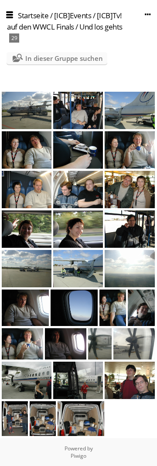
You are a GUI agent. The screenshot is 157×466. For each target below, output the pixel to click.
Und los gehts (101, 27)
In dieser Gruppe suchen (64, 58)
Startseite (33, 15)
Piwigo (78, 455)
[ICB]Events (73, 15)
